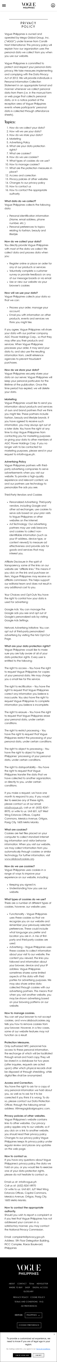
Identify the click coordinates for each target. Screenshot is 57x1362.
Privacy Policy (20, 1297)
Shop (27, 1288)
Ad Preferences (29, 1306)
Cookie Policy (37, 1297)
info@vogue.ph (13, 808)
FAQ (41, 1302)
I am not (38, 1355)
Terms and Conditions (26, 1302)
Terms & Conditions (43, 1349)
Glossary (28, 1292)
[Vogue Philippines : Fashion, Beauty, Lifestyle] (28, 5)
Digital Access (40, 1288)
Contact (22, 1284)
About (12, 1284)
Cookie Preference (29, 1325)
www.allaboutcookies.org (19, 859)
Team (31, 1284)
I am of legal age (22, 1355)
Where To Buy (15, 1288)
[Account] (53, 5)
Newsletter (42, 1284)
